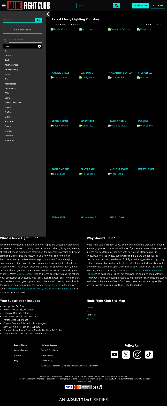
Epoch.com (30, 379)
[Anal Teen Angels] (28, 5)
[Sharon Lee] (151, 49)
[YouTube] (114, 354)
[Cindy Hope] (93, 97)
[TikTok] (149, 354)
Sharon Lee (145, 73)
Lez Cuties (135, 270)
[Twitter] (126, 354)
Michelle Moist (118, 169)
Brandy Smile (60, 121)
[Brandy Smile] (65, 97)
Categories (23, 29)
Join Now (140, 5)
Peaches (143, 121)
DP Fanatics (147, 270)
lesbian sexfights (25, 274)
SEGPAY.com (114, 379)
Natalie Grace (60, 73)
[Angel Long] (122, 194)
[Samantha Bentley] (122, 49)
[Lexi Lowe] (93, 49)
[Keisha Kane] (93, 194)
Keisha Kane (88, 217)
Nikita (39, 288)
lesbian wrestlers (52, 285)
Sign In (158, 5)
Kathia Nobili (117, 121)
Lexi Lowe (87, 73)
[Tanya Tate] (93, 146)
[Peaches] (151, 97)
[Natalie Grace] (65, 49)
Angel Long (116, 217)
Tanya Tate (88, 169)
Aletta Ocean (50, 288)
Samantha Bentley (121, 73)
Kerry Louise (146, 169)
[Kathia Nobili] (122, 97)
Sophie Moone (60, 169)
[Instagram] (137, 354)
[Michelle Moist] (122, 146)
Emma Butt (58, 217)
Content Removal (83, 381)
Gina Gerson (14, 288)
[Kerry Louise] (151, 146)
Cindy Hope (87, 121)
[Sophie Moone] (65, 146)
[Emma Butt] (65, 194)
